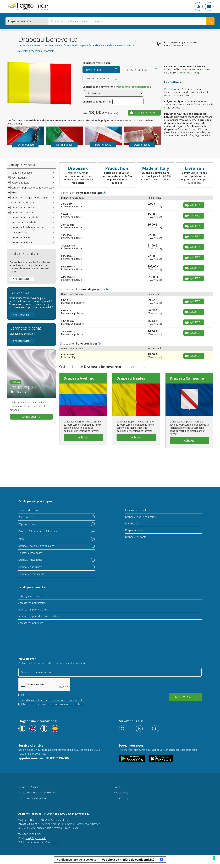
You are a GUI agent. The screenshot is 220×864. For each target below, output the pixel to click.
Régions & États (27, 524)
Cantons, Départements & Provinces (38, 531)
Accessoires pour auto (30, 623)
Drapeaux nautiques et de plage (36, 545)
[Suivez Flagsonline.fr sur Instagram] (122, 728)
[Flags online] (32, 728)
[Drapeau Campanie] (189, 400)
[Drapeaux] (43, 728)
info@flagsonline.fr (36, 838)
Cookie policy (120, 798)
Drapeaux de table (21, 242)
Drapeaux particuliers (30, 567)
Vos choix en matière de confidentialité (128, 859)
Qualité (117, 787)
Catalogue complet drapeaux (36, 501)
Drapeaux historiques (30, 559)
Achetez (83, 437)
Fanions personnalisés (23, 222)
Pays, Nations (25, 517)
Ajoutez (195, 205)
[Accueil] (27, 6)
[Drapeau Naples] (136, 400)
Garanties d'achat (28, 787)
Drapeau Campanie (187, 378)
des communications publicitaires (65, 704)
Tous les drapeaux (21, 172)
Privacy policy (120, 792)
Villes (21, 538)
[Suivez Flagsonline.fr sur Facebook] (155, 728)
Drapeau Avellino (79, 378)
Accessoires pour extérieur (33, 609)
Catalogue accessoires (32, 587)
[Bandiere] (21, 728)
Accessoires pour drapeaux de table (38, 616)
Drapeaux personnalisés (24, 217)
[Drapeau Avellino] (83, 400)
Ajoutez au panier (145, 112)
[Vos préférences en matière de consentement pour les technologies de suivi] (214, 858)
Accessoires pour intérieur (32, 602)
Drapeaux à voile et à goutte (27, 227)
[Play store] (132, 758)
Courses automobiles (23, 202)
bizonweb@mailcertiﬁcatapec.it (40, 842)
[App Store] (161, 758)
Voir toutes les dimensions (132, 86)
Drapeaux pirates (20, 237)
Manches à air (19, 232)
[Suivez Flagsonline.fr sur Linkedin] (139, 728)
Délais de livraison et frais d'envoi (36, 792)
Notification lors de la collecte (76, 859)
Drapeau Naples (131, 378)
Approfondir (21, 279)
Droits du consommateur (32, 798)
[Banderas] (55, 728)
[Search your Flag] (210, 21)
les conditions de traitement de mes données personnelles (51, 700)
